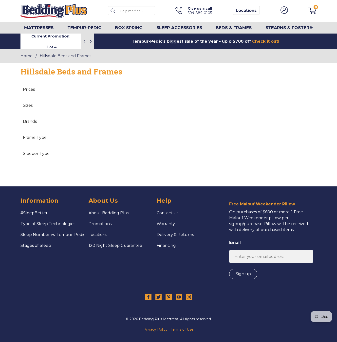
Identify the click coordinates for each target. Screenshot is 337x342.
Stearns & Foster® (289, 27)
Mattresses (39, 27)
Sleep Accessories (179, 27)
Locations (246, 10)
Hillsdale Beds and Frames (65, 56)
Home (26, 56)
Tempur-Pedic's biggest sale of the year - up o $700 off (205, 41)
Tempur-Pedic (84, 27)
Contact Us (167, 213)
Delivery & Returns (175, 234)
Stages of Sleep (35, 245)
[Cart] (312, 12)
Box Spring (129, 27)
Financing (166, 245)
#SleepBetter (34, 213)
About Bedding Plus (109, 213)
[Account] (284, 12)
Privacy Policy (156, 329)
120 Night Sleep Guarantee (115, 245)
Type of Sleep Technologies (47, 223)
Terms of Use (182, 329)
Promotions (100, 223)
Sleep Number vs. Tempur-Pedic (52, 234)
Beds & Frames (234, 27)
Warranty (166, 223)
